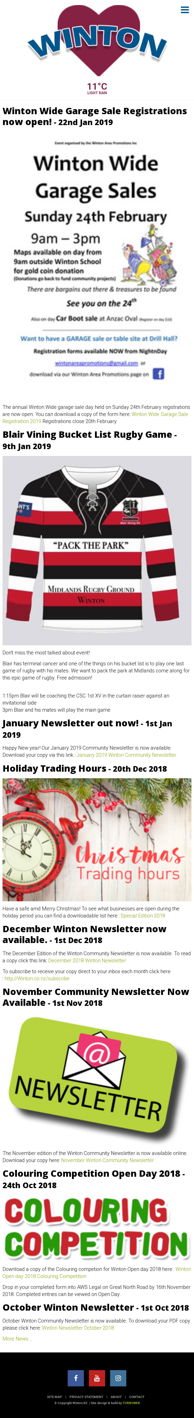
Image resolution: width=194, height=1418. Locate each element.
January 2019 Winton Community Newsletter (126, 755)
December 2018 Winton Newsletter (87, 960)
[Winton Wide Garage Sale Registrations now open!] (97, 266)
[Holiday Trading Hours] (97, 839)
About (116, 1397)
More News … (18, 1339)
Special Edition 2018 (143, 916)
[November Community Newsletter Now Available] (97, 1079)
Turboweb (131, 1403)
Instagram (118, 1378)
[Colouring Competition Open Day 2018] (97, 1228)
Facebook (76, 1378)
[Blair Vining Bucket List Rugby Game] (97, 550)
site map (54, 1397)
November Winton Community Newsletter (107, 1160)
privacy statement (86, 1397)
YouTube (97, 1378)
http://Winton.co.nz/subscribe (37, 978)
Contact (136, 1397)
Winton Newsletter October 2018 (78, 1328)
